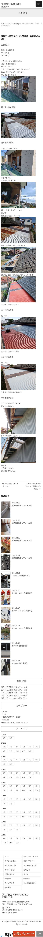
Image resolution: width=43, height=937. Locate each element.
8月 (4, 751)
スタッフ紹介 (9, 883)
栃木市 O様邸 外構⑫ (19, 646)
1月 (4, 738)
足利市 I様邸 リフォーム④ (22, 505)
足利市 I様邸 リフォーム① (22, 558)
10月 (17, 751)
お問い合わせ (9, 874)
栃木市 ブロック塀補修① (22, 628)
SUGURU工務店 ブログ (12, 717)
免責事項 (7, 887)
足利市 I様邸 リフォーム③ (22, 523)
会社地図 (26, 878)
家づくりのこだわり (30, 857)
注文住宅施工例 (10, 865)
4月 (17, 746)
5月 (24, 746)
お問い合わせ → (24, 933)
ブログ (3, 714)
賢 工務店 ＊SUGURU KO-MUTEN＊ (11, 5)
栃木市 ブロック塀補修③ (22, 593)
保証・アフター (29, 861)
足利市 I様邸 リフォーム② (22, 540)
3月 (11, 746)
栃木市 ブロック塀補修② (22, 611)
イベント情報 (9, 870)
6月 (30, 746)
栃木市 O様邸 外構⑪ (19, 663)
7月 (36, 746)
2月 (11, 738)
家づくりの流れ (10, 861)
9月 (11, 751)
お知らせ (4, 711)
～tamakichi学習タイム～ (22, 575)
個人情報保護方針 (29, 883)
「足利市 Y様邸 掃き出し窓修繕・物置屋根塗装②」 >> (33, 486)
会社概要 (7, 878)
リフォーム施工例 (29, 865)
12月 (30, 751)
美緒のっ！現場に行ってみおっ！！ (15, 722)
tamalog (6, 720)
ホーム (6, 857)
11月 (23, 751)
